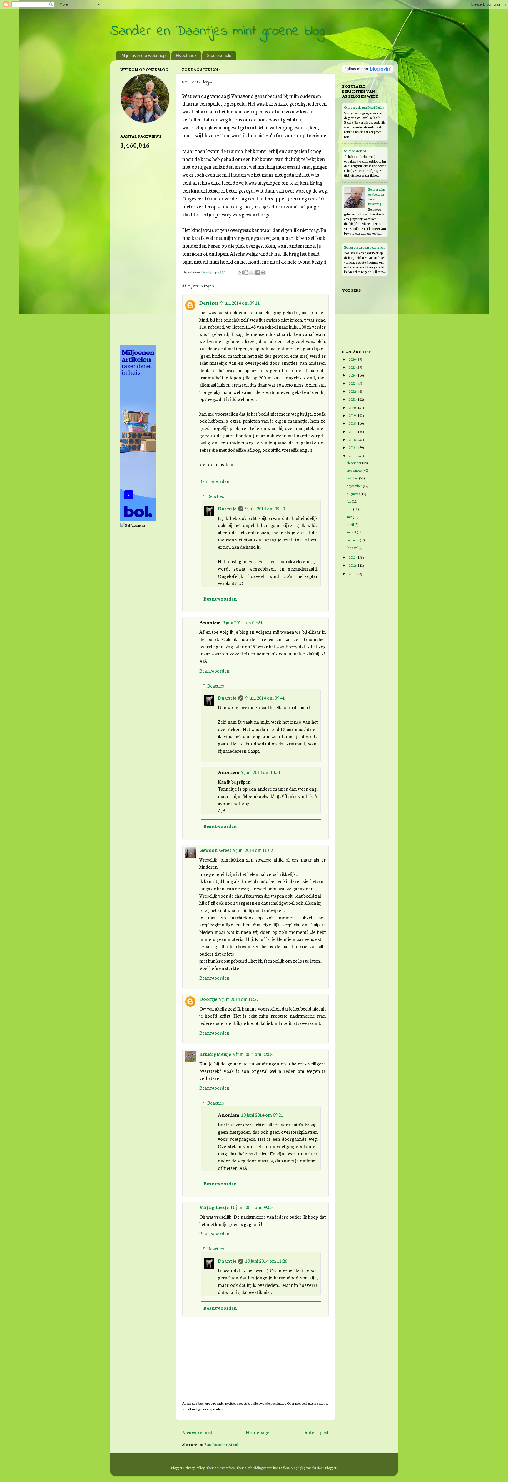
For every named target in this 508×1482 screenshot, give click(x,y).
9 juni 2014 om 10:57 (239, 999)
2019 (352, 415)
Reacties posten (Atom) (221, 1444)
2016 (352, 439)
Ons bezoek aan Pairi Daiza (364, 107)
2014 (352, 455)
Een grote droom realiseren (364, 247)
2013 (352, 557)
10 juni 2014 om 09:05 (251, 1207)
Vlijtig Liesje (214, 1207)
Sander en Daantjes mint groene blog (217, 31)
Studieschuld (219, 55)
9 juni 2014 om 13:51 (261, 772)
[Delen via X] (252, 272)
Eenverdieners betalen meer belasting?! (376, 196)
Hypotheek (186, 55)
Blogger (331, 1467)
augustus (353, 493)
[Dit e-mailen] (241, 272)
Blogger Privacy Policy (188, 1467)
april (351, 524)
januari (352, 547)
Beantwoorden (214, 481)
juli (349, 501)
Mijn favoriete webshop (143, 55)
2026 (352, 359)
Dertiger (208, 302)
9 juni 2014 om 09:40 (265, 508)
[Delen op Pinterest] (263, 272)
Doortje (208, 999)
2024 (352, 374)
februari (353, 539)
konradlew (281, 1467)
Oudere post (315, 1432)
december (354, 462)
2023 (352, 383)
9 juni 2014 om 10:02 (253, 850)
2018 (352, 423)
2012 (352, 565)
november (354, 470)
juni (350, 508)
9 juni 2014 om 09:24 (242, 622)
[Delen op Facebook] (257, 272)
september (355, 485)
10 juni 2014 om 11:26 (266, 1260)
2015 (352, 447)
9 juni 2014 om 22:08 (253, 1054)
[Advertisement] (143, 246)
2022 (352, 391)
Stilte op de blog (355, 150)
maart (352, 531)
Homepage (257, 1432)
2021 (352, 399)
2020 (352, 407)
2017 (352, 431)
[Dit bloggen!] (246, 272)
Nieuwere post (197, 1432)
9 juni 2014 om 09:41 (265, 697)
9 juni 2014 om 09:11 (240, 302)
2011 (352, 573)
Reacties (215, 496)
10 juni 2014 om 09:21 (262, 1114)
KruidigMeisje (215, 1054)
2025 (352, 366)
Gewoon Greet (215, 850)
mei (350, 516)
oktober (353, 477)
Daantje (227, 508)
